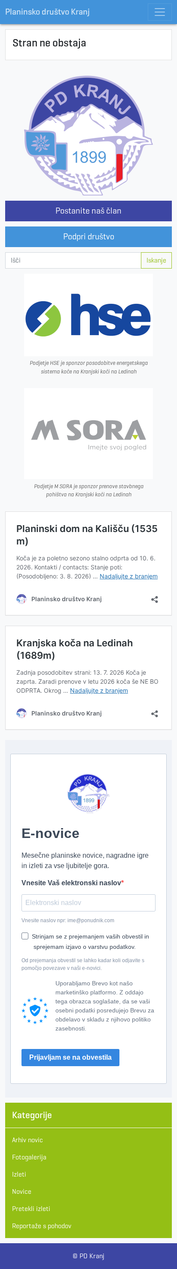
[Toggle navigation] (160, 12)
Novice (21, 1191)
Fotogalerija (29, 1157)
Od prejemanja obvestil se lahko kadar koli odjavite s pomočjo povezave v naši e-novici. (82, 964)
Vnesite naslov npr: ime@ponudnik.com (67, 920)
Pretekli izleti (31, 1209)
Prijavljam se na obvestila (70, 1057)
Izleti (19, 1174)
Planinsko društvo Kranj (47, 11)
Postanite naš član (88, 210)
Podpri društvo (88, 236)
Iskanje (156, 260)
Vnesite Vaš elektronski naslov (71, 883)
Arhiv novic (27, 1140)
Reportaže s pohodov (41, 1226)
